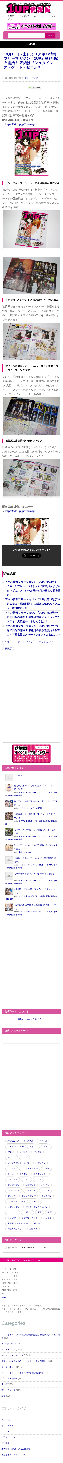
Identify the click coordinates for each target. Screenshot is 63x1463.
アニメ (11, 1152)
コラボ (38, 1179)
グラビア (12, 1168)
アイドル (43, 1141)
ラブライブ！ (14, 1207)
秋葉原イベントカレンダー (13, 1455)
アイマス (33, 1147)
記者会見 (33, 1229)
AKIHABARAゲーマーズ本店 (20, 1141)
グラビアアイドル (29, 1168)
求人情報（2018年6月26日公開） (16, 1449)
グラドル (41, 1163)
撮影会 (50, 1212)
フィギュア (30, 1190)
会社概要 (5, 1443)
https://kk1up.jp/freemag (20, 124)
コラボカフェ (14, 1185)
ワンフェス (13, 1212)
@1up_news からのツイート (31, 1019)
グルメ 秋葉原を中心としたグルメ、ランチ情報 (24, 1361)
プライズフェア (28, 1196)
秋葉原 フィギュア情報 (18, 1223)
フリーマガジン (23, 642)
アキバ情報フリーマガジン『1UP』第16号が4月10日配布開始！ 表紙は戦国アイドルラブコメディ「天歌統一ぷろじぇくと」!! (32, 617)
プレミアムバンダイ (17, 1201)
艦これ (37, 1223)
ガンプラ (12, 1157)
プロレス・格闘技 (9, 1379)
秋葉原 (8, 648)
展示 (39, 1212)
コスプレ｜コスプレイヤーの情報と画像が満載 (36, 821)
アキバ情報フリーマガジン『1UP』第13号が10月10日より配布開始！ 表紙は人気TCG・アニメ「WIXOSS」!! (32, 604)
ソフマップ (30, 1185)
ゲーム (11, 1174)
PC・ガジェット (9, 1344)
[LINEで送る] (34, 87)
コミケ (27, 1179)
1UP (7, 642)
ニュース (18, 775)
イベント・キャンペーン (28, 792)
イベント (24, 1152)
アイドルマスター (16, 1147)
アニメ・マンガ (31, 78)
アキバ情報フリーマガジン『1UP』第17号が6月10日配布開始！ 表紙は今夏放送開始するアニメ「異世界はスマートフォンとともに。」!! (33, 630)
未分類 (4, 1384)
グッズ (25, 1157)
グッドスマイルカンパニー (19, 1163)
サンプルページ (8, 1426)
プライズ (12, 1196)
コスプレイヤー (40, 1174)
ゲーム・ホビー (8, 1367)
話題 (40, 808)
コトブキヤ (13, 1179)
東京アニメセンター (30, 1218)
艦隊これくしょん (16, 1229)
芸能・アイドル (25, 852)
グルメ (46, 1168)
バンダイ (45, 1185)
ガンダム (37, 1152)
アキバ (46, 1147)
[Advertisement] (31, 702)
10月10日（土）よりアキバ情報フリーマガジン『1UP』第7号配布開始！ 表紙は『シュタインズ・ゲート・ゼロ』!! (31, 60)
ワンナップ (44, 642)
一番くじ (27, 1212)
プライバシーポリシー (11, 1437)
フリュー (45, 1190)
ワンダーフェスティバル (36, 1207)
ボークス (35, 1201)
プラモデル (46, 1196)
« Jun (4, 1297)
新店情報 (12, 1218)
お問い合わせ (7, 1420)
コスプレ (24, 1174)
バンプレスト (14, 1190)
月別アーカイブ (12, 1247)
